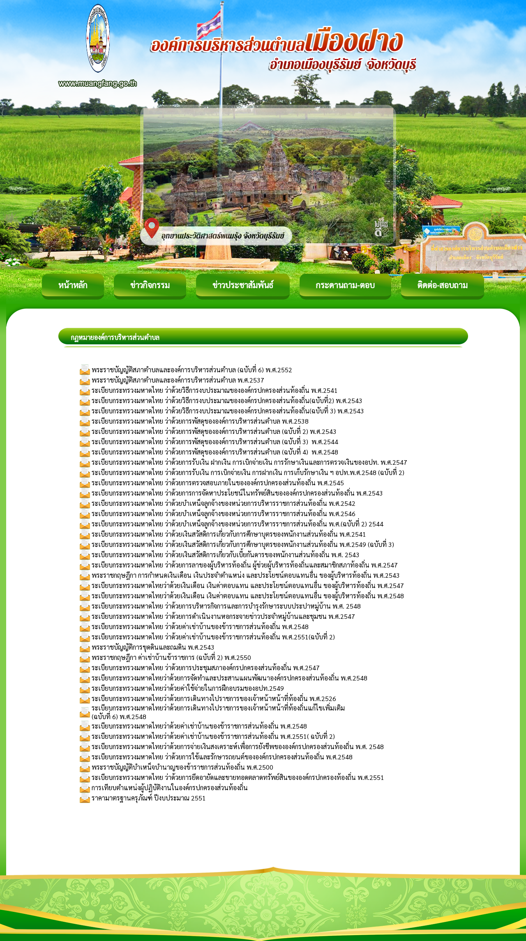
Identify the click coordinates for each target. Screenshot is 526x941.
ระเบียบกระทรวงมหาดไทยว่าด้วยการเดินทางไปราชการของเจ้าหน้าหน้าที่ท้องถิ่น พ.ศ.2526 (214, 698)
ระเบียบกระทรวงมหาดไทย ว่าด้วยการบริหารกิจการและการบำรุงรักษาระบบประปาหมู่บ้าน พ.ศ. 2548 (226, 606)
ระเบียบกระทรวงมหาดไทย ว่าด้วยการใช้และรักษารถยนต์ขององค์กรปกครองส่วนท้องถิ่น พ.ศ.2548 (222, 756)
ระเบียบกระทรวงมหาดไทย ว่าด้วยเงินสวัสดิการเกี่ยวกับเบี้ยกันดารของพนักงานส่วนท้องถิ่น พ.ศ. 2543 (226, 554)
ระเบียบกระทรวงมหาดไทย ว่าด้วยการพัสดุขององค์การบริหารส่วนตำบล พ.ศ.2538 (200, 421)
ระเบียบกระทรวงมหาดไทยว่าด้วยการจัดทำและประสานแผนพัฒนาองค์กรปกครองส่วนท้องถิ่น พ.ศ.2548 (229, 677)
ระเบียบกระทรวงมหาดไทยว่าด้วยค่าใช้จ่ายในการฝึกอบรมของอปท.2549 (188, 688)
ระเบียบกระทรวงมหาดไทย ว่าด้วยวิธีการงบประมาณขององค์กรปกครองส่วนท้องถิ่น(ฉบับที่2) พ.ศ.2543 (227, 400)
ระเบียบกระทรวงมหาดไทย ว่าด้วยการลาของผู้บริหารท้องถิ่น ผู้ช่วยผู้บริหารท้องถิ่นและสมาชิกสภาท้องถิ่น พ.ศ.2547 (245, 564)
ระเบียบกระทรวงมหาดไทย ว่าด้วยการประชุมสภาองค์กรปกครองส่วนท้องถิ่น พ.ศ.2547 (206, 667)
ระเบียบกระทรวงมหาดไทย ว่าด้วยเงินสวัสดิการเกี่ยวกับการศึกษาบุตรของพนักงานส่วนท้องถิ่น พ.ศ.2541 (229, 534)
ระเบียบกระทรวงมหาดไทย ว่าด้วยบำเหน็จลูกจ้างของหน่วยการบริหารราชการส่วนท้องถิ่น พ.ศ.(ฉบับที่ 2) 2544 (237, 523)
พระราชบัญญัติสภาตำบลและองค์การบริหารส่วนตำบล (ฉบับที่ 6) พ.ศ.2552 (192, 369)
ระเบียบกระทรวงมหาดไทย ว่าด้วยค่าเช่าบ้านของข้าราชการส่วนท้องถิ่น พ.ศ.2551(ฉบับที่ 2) (213, 636)
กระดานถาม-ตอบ (345, 284)
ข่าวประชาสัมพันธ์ (242, 284)
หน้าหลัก (73, 284)
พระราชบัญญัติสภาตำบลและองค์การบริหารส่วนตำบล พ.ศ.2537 (178, 380)
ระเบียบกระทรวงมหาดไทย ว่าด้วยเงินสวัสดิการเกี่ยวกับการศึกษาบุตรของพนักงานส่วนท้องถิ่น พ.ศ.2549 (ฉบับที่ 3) (243, 544)
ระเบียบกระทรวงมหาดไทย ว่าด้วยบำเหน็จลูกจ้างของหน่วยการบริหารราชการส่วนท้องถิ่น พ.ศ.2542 (223, 503)
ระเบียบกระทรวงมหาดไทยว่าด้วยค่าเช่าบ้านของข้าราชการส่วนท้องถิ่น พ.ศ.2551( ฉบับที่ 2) (213, 736)
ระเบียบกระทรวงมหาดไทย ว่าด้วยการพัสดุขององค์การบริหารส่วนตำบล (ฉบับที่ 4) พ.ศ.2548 (215, 451)
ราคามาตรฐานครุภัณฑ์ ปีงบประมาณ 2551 (149, 797)
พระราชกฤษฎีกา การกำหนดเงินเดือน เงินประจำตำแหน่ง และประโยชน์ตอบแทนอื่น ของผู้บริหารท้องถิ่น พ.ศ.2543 (246, 575)
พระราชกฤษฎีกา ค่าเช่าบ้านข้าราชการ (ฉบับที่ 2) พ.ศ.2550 (171, 657)
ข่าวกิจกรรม (150, 284)
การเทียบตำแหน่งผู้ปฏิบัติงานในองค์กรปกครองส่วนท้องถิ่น (170, 787)
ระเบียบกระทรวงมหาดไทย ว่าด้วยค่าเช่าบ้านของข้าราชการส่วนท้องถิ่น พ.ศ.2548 (200, 626)
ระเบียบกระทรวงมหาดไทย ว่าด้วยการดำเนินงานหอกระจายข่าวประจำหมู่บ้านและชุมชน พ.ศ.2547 (223, 616)
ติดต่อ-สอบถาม (443, 284)
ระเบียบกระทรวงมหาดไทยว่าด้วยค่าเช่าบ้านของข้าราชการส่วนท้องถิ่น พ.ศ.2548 (199, 726)
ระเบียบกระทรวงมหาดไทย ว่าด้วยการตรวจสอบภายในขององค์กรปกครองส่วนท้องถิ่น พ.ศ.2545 (218, 482)
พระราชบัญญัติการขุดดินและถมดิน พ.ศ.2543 (153, 647)
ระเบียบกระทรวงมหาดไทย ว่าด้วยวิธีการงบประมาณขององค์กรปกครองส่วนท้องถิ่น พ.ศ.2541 (215, 390)
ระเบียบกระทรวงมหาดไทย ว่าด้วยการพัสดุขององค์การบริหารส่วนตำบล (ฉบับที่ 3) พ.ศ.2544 (215, 441)
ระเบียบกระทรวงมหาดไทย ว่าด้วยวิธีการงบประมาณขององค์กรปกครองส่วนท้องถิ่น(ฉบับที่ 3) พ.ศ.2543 (228, 410)
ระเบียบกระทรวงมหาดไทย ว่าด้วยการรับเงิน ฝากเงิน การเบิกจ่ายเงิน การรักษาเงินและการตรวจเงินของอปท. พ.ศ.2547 (249, 462)
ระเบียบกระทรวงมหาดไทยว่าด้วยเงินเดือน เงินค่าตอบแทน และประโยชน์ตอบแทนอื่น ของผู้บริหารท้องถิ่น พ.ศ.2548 (248, 595)
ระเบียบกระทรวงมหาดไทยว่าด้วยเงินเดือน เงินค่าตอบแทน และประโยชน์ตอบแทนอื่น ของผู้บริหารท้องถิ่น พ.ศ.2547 (248, 585)
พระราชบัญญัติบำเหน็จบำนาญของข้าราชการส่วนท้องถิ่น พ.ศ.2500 (182, 767)
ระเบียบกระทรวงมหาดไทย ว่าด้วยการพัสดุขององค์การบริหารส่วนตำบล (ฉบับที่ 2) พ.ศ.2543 (214, 431)
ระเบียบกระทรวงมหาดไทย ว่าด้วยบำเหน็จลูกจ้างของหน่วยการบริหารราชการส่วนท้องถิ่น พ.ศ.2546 (223, 513)
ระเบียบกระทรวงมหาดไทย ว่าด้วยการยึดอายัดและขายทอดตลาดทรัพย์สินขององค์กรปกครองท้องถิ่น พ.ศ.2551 (238, 777)
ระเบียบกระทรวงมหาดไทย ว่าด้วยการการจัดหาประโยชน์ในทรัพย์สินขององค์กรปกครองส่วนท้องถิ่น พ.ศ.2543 (237, 493)
